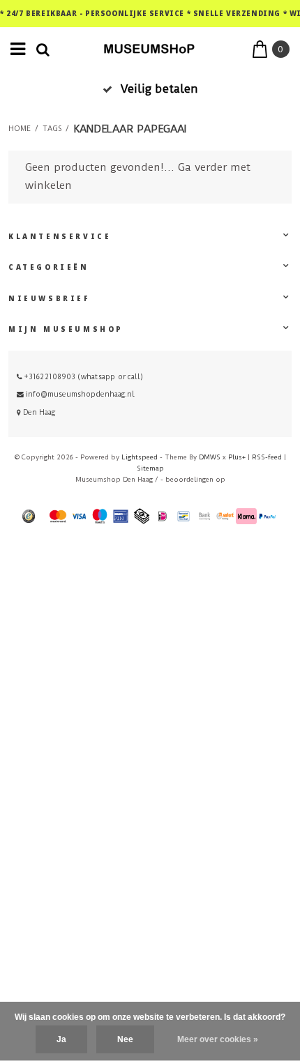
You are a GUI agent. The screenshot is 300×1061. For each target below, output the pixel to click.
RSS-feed (267, 457)
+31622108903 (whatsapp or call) (82, 376)
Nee (125, 1039)
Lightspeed (139, 457)
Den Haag (38, 412)
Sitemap (150, 468)
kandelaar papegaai (129, 129)
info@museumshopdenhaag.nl (80, 394)
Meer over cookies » (217, 1039)
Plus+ (237, 457)
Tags (52, 129)
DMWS (209, 457)
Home (19, 129)
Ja (61, 1039)
